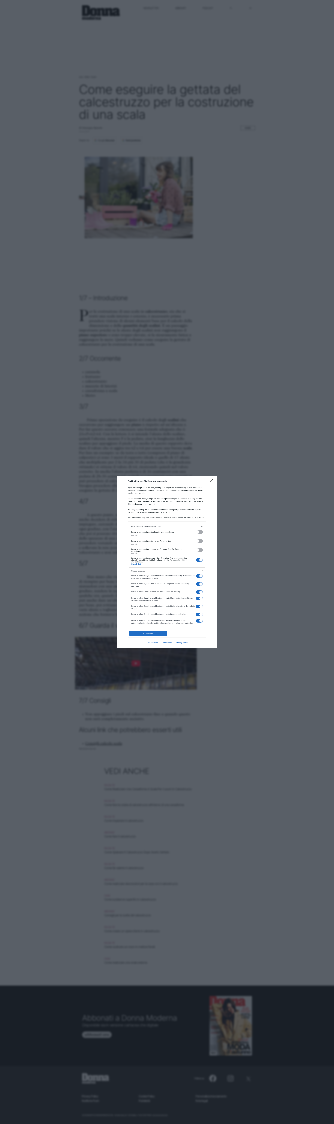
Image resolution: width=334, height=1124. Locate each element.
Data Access (167, 643)
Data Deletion (152, 643)
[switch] (199, 532)
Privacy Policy (181, 643)
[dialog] (167, 562)
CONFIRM (148, 633)
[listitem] (167, 526)
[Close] (212, 481)
